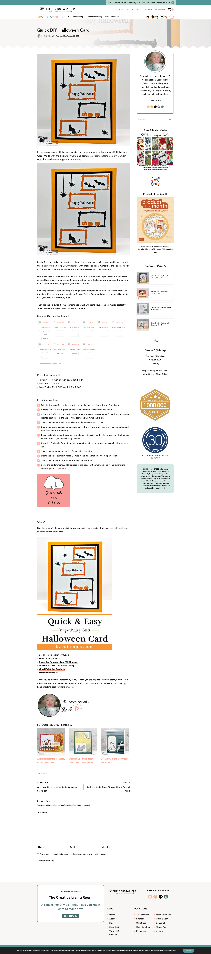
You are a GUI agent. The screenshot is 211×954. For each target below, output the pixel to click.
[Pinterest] (157, 17)
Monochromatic (163, 915)
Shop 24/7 (114, 927)
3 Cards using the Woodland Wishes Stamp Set (160, 277)
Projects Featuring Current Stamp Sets (103, 17)
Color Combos (143, 927)
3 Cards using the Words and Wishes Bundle (161, 308)
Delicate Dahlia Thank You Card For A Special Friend (108, 787)
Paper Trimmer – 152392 (60, 349)
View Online (148, 374)
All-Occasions (142, 915)
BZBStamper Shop (75, 17)
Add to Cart (45, 338)
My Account (160, 9)
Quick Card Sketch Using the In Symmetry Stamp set (57, 787)
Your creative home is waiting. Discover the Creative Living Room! (139, 2)
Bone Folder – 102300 (75, 349)
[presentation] (143, 278)
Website (106, 847)
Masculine (141, 931)
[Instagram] (166, 17)
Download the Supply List (50, 363)
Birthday (140, 919)
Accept (188, 950)
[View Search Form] (171, 17)
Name (41, 847)
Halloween (42, 774)
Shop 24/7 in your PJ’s (49, 658)
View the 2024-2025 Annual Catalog (56, 665)
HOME (121, 9)
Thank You (161, 927)
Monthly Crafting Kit (48, 673)
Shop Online (162, 374)
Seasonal (160, 923)
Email (73, 847)
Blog (138, 9)
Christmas (141, 923)
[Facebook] (148, 17)
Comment (43, 812)
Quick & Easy (162, 919)
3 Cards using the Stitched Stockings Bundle (160, 324)
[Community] (153, 17)
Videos (159, 931)
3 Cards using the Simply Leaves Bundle (159, 293)
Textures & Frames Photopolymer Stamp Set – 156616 (45, 331)
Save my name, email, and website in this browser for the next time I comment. (73, 854)
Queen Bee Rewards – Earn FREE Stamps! (58, 662)
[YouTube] (162, 17)
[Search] (170, 119)
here (83, 308)
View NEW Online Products (52, 669)
